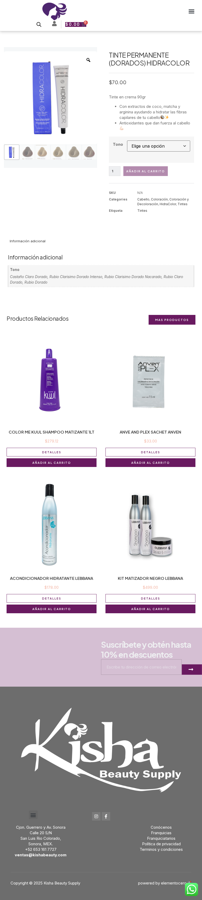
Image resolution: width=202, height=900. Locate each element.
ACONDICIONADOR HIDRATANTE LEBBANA (51, 578)
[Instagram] (96, 816)
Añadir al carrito (145, 171)
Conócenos (161, 827)
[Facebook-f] (106, 816)
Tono (118, 144)
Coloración (159, 199)
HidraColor (168, 204)
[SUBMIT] (192, 669)
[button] (191, 11)
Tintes (183, 204)
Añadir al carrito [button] (51, 462)
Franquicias (161, 832)
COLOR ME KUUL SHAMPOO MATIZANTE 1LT (51, 431)
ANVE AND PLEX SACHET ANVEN (150, 431)
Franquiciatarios (161, 838)
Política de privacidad (161, 843)
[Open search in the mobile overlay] (39, 24)
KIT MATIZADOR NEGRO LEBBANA (150, 578)
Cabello (143, 199)
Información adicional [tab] (28, 241)
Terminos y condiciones (161, 849)
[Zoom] (88, 60)
